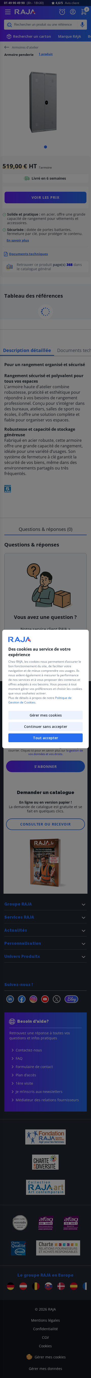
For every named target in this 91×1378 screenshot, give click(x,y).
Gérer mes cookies (46, 715)
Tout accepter (45, 737)
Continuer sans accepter (45, 726)
